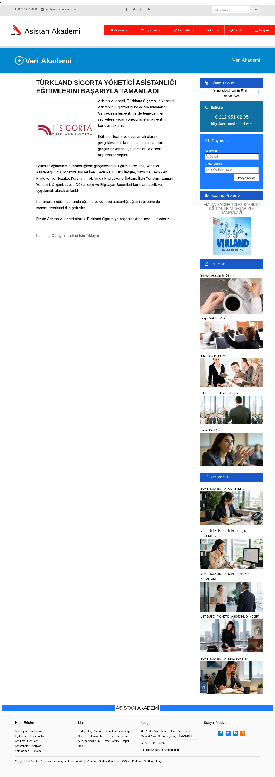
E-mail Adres (213, 163)
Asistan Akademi (41, 761)
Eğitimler (151, 30)
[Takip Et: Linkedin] (141, 10)
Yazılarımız (219, 477)
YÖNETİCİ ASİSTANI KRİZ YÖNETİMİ (224, 658)
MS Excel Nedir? (108, 741)
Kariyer (36, 746)
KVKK (126, 761)
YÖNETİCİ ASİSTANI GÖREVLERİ (222, 488)
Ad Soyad (211, 150)
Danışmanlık (36, 736)
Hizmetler (184, 30)
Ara (255, 9)
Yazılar (238, 30)
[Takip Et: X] (133, 10)
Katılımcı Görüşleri (226, 195)
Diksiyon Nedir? (98, 736)
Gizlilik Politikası (109, 761)
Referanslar (22, 746)
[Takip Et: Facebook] (126, 10)
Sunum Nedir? (87, 741)
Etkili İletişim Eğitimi (213, 355)
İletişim (263, 30)
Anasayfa (120, 30)
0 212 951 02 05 (28, 9)
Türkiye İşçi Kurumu (90, 731)
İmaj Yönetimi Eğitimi (213, 318)
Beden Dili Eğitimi (211, 430)
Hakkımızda (36, 731)
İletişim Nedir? (119, 736)
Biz (214, 30)
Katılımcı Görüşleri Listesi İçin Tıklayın (67, 236)
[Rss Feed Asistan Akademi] (148, 10)
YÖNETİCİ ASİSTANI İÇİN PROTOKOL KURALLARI (225, 576)
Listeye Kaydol (246, 178)
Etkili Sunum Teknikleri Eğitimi (219, 393)
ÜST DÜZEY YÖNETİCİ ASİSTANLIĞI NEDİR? (230, 616)
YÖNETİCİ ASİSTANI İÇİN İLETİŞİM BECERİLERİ (223, 533)
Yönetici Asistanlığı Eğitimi (217, 275)
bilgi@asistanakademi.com (61, 9)
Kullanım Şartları (142, 761)
